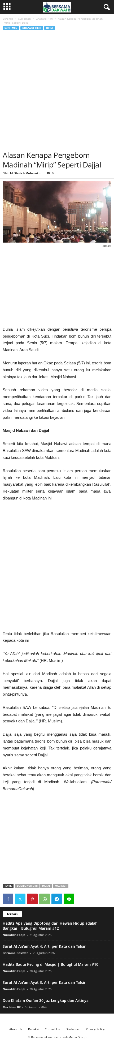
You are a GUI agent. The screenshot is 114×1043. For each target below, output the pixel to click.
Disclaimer (73, 1029)
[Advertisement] (57, 90)
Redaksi (33, 1029)
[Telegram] (56, 899)
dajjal (46, 885)
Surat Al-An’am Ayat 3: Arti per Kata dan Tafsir (44, 982)
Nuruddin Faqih (14, 935)
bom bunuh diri (27, 885)
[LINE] (69, 899)
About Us (15, 1029)
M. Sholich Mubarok (24, 173)
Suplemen (24, 18)
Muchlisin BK (12, 1007)
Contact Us (52, 1029)
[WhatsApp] (44, 899)
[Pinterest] (32, 899)
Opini (49, 28)
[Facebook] (8, 899)
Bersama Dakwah (15, 953)
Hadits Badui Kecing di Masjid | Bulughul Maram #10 (50, 964)
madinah (61, 885)
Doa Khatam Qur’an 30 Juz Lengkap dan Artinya (46, 1000)
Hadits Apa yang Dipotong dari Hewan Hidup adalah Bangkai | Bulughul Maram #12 (50, 926)
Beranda (8, 18)
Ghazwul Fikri (44, 18)
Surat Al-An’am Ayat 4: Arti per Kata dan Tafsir (44, 946)
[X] (20, 899)
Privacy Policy (95, 1029)
